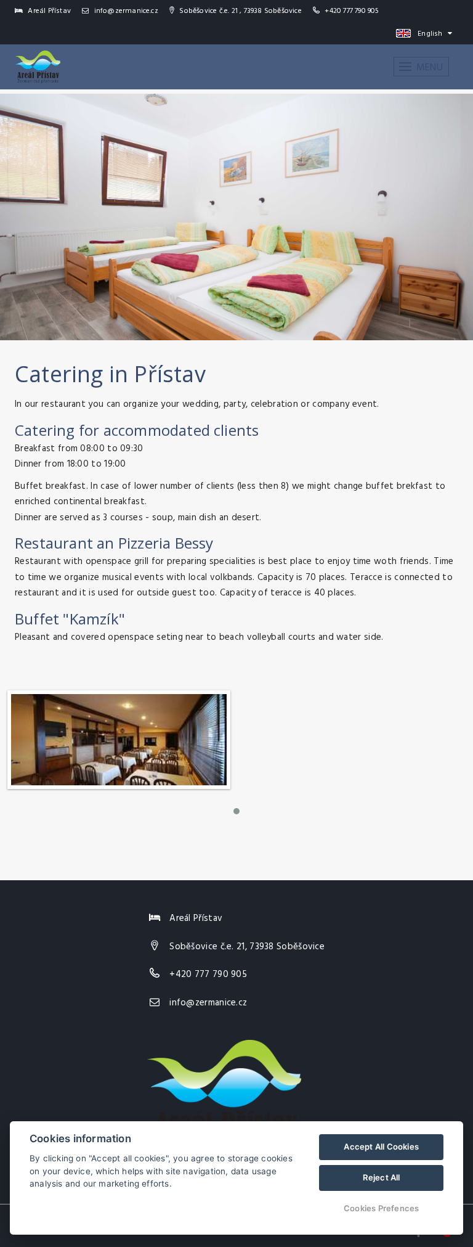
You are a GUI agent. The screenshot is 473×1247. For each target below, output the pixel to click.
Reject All (381, 1177)
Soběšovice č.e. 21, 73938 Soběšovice (247, 946)
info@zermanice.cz (125, 11)
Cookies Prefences (381, 1208)
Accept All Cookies (381, 1146)
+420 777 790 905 (352, 11)
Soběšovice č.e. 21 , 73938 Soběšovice (239, 11)
